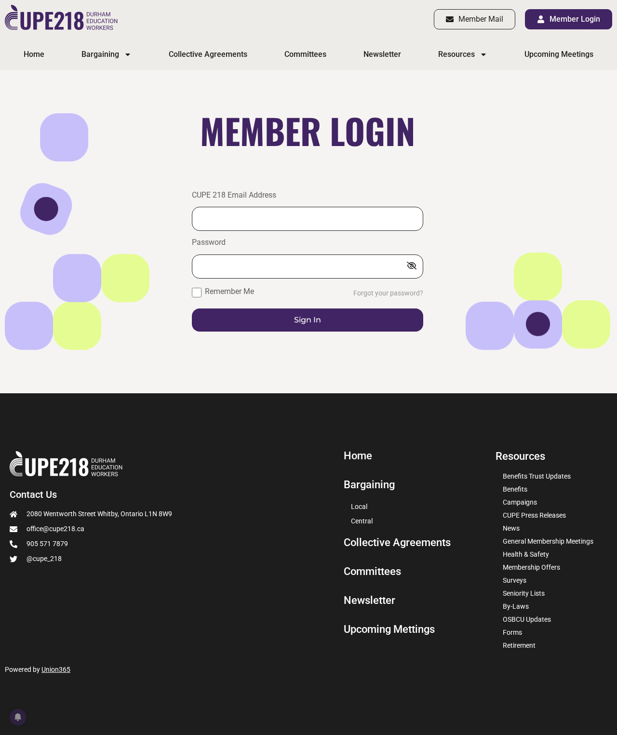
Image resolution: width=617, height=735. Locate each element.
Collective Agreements (208, 54)
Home (34, 54)
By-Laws (516, 606)
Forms (512, 632)
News (511, 528)
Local (359, 506)
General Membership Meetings (548, 541)
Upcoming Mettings (389, 629)
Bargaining (100, 54)
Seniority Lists (524, 593)
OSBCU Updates (527, 619)
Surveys (514, 580)
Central (362, 521)
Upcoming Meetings (558, 54)
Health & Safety (526, 554)
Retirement (519, 645)
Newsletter (382, 54)
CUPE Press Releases (534, 515)
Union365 (55, 669)
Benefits (515, 489)
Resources (456, 54)
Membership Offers (531, 567)
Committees (305, 54)
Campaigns (520, 502)
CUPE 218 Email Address (234, 195)
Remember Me (228, 291)
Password (209, 243)
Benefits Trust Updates (537, 476)
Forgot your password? (388, 293)
